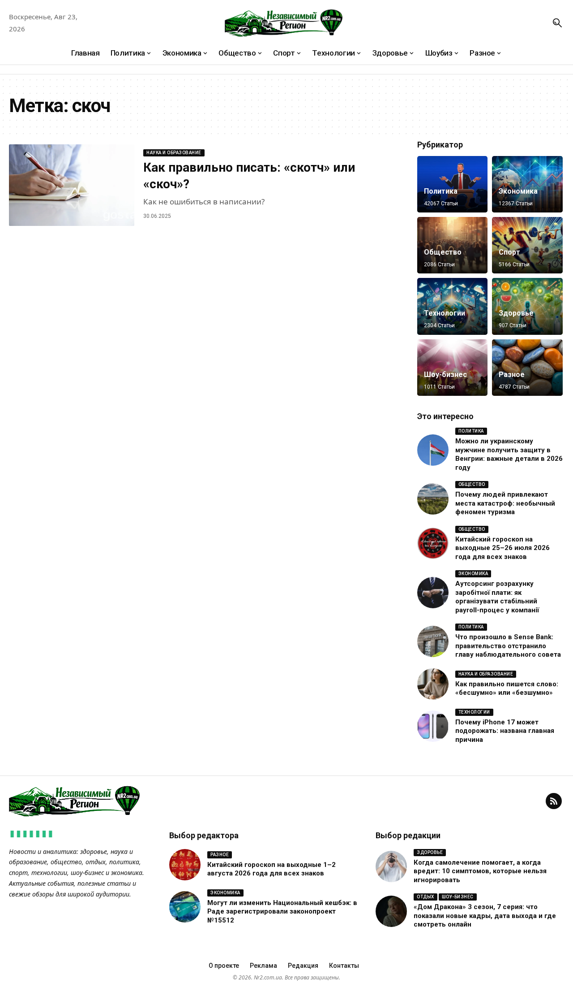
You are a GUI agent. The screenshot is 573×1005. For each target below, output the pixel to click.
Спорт (509, 252)
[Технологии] (452, 306)
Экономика (518, 191)
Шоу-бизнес (445, 374)
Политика (441, 191)
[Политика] (452, 184)
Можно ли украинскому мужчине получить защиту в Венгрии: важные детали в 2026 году (509, 454)
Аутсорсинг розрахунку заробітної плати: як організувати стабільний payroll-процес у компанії (497, 597)
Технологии (444, 313)
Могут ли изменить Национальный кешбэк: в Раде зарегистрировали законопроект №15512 (282, 911)
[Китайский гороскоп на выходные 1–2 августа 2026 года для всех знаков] (185, 864)
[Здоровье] (527, 306)
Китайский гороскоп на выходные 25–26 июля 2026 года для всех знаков (502, 548)
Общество (443, 252)
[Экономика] (527, 184)
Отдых (425, 896)
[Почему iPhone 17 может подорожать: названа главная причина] (433, 726)
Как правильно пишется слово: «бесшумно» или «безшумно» (506, 688)
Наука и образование (173, 152)
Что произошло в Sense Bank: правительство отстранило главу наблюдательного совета (508, 645)
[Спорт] (527, 245)
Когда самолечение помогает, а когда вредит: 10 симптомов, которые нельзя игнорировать (480, 871)
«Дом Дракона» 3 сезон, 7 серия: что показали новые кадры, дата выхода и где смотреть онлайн (485, 915)
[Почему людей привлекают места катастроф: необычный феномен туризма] (433, 499)
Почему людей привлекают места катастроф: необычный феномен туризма (505, 503)
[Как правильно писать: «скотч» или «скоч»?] (71, 185)
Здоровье (516, 313)
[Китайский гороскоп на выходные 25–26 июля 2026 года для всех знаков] (433, 543)
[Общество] (452, 245)
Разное (512, 374)
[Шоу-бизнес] (452, 367)
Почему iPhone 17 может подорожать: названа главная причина (504, 731)
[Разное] (527, 367)
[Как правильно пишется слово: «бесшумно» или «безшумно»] (433, 684)
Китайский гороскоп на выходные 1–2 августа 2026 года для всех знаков (271, 869)
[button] (557, 22)
